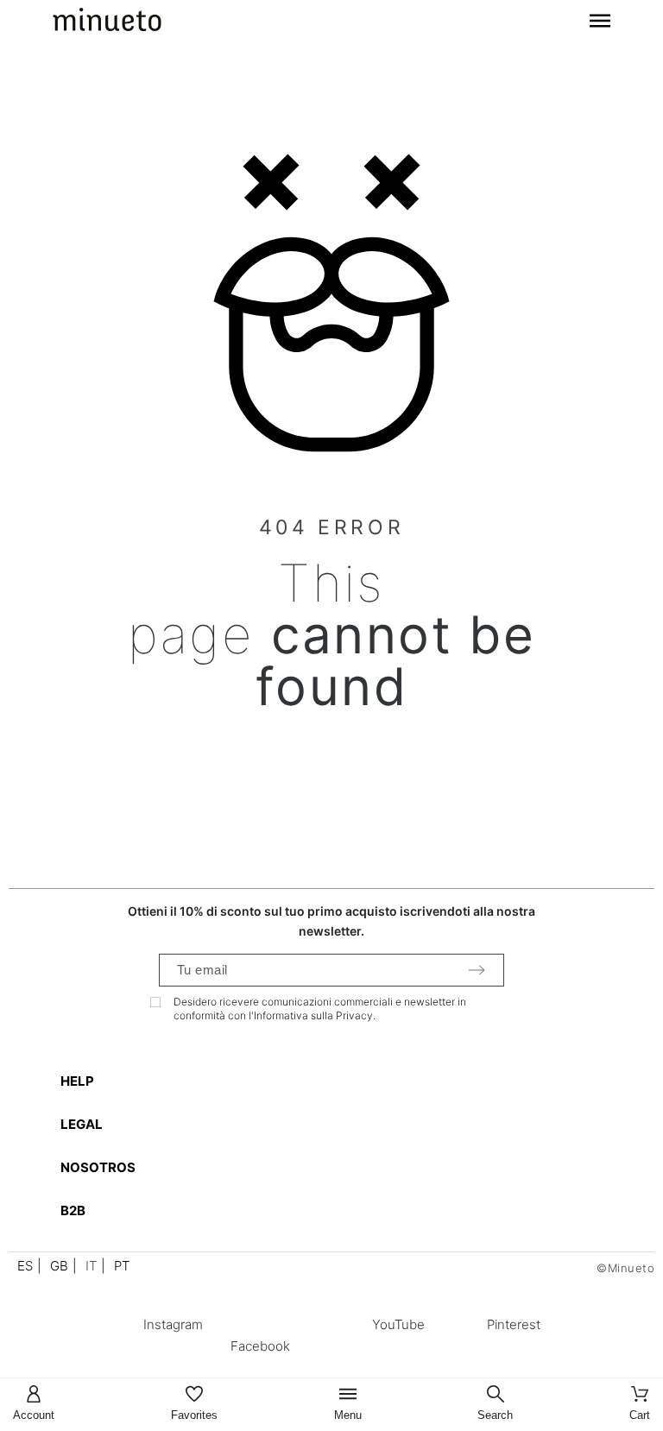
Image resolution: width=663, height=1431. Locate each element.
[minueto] (107, 22)
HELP (77, 1081)
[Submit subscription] (476, 970)
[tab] (340, 1081)
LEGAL (81, 1124)
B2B (72, 1210)
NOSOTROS (98, 1167)
